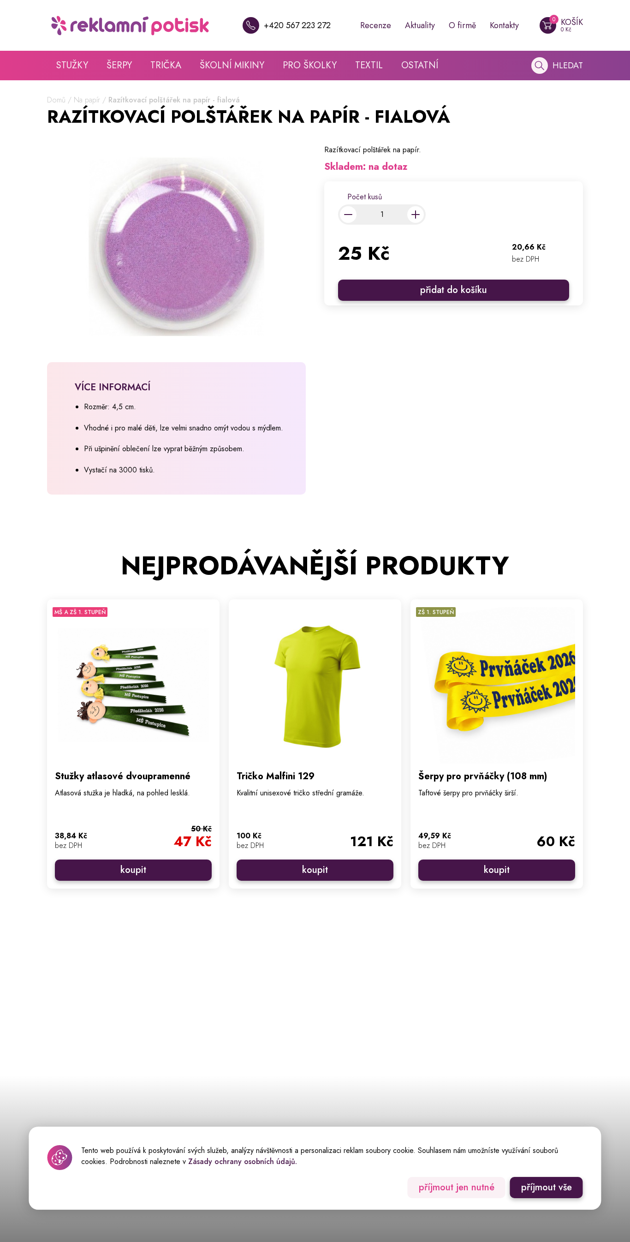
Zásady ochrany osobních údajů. (242, 1161)
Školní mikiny (232, 65)
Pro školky (310, 65)
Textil (369, 65)
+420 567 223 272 (297, 25)
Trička (165, 65)
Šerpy (119, 65)
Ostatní (419, 65)
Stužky (72, 65)
